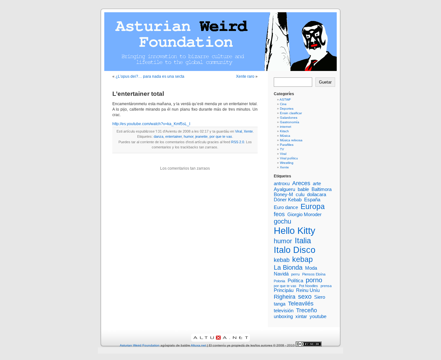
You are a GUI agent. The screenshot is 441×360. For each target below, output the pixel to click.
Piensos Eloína (313, 274)
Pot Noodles (308, 286)
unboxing (283, 316)
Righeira (284, 297)
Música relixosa (291, 140)
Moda (311, 268)
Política (295, 280)
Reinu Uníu (308, 290)
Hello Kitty (294, 230)
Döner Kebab (288, 199)
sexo (305, 296)
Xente (248, 131)
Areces (301, 183)
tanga (279, 303)
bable (303, 189)
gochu (282, 221)
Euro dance (286, 207)
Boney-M (283, 194)
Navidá (281, 273)
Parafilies (286, 144)
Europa (313, 206)
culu (300, 194)
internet (285, 126)
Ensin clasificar (291, 113)
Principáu (283, 290)
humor (188, 136)
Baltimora (322, 189)
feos (279, 214)
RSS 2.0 (237, 142)
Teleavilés (300, 303)
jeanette (201, 136)
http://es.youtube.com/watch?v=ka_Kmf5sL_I (151, 124)
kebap (302, 259)
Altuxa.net (198, 345)
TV (282, 149)
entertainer (173, 136)
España (312, 199)
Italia (303, 240)
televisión (283, 310)
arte (317, 183)
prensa (326, 286)
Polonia (279, 281)
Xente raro (245, 76)
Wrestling (286, 163)
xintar (301, 316)
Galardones (288, 117)
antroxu (282, 183)
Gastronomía (289, 122)
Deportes (286, 108)
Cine (283, 104)
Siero (319, 297)
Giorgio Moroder (304, 214)
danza (158, 136)
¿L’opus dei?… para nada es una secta (150, 76)
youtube (318, 316)
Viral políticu (289, 158)
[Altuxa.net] (220, 340)
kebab (282, 260)
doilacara (316, 194)
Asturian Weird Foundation (139, 345)
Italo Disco (294, 250)
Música (285, 135)
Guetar (325, 82)
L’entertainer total (138, 93)
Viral (238, 131)
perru (295, 274)
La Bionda (288, 267)
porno (314, 280)
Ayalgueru (284, 189)
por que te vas (221, 136)
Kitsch (284, 131)
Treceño (306, 310)
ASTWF (285, 99)
